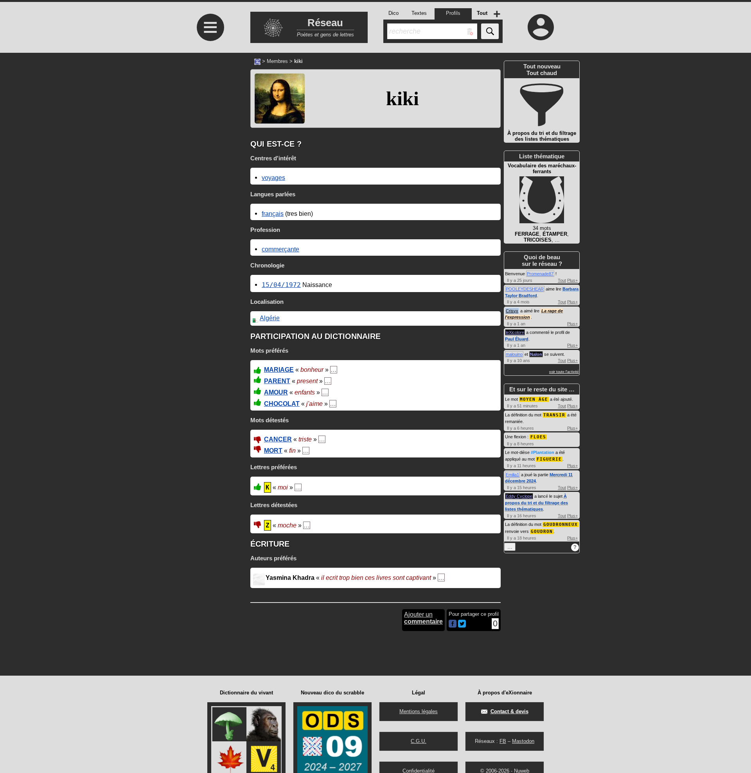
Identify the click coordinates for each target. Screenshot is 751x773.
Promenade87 (540, 273)
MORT (273, 450)
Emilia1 (512, 474)
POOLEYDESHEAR (525, 289)
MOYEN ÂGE (534, 399)
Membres (277, 61)
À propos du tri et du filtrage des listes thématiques (536, 502)
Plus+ (572, 280)
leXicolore (515, 332)
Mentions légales (418, 711)
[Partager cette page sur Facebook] (452, 624)
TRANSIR (554, 415)
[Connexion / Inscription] (541, 27)
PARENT (277, 381)
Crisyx (512, 310)
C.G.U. (418, 741)
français (273, 213)
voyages (273, 177)
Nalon (536, 354)
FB (502, 741)
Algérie (270, 317)
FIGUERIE (549, 459)
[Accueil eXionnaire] (257, 61)
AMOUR (276, 392)
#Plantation (542, 452)
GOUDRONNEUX (560, 524)
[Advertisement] (209, 188)
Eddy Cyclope (519, 496)
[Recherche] (490, 31)
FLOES (538, 436)
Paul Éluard (516, 339)
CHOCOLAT (282, 403)
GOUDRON (542, 531)
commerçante (280, 249)
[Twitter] (462, 626)
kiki (402, 98)
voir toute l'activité (564, 372)
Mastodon (523, 741)
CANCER (278, 439)
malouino (514, 354)
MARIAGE (279, 369)
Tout (562, 280)
